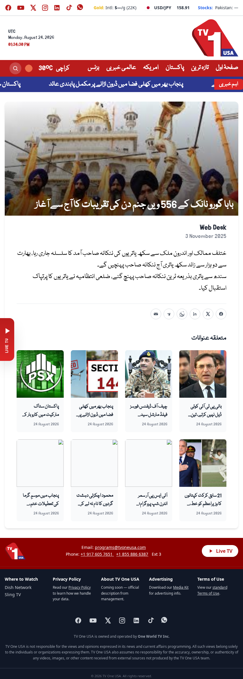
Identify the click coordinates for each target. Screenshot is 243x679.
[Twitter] (208, 314)
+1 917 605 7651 (97, 554)
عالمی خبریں (121, 67)
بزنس (93, 67)
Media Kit (180, 587)
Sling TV (13, 594)
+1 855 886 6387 (132, 554)
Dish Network (18, 587)
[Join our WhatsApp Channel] (80, 7)
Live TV (224, 551)
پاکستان (175, 67)
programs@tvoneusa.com (120, 547)
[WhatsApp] (182, 314)
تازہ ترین (200, 67)
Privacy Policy (79, 587)
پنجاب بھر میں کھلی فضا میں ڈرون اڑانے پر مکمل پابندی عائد (132, 84)
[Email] (156, 314)
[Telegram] (169, 314)
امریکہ (151, 67)
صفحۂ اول (227, 67)
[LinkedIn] (195, 314)
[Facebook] (221, 314)
